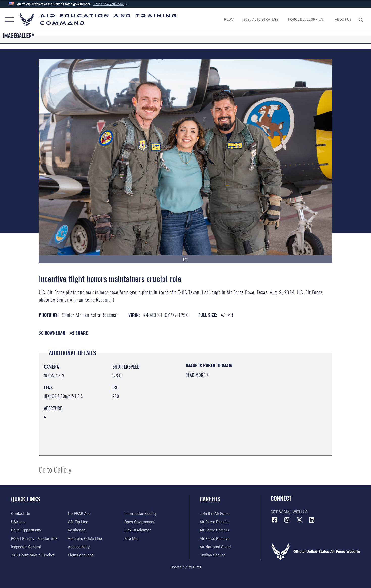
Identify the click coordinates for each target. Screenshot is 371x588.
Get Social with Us (289, 512)
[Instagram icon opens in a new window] (287, 520)
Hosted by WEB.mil (185, 567)
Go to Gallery (55, 469)
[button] (111, 4)
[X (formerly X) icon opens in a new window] (299, 520)
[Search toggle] (361, 19)
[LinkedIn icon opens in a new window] (311, 520)
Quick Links (25, 499)
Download (54, 333)
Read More (196, 375)
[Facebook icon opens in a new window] (274, 520)
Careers (210, 499)
